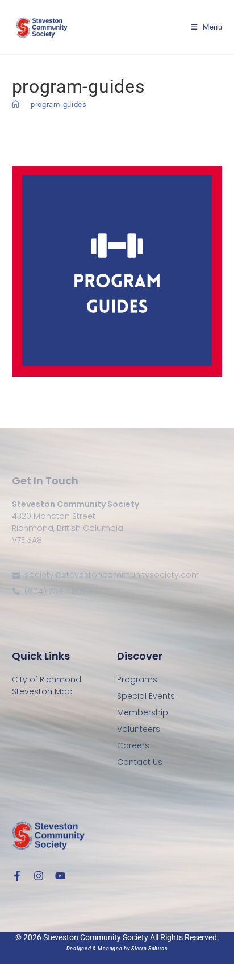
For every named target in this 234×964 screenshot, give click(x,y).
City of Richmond (46, 679)
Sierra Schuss (149, 948)
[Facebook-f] (17, 876)
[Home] (16, 104)
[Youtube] (60, 876)
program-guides (59, 104)
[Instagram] (39, 876)
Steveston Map (42, 691)
